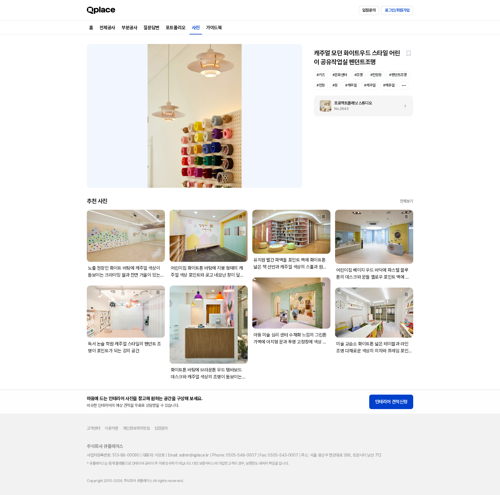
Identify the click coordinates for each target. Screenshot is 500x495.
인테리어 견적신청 (391, 401)
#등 (335, 85)
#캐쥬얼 (388, 85)
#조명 (358, 75)
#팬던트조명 (398, 75)
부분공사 (129, 27)
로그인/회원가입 (397, 10)
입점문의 (369, 10)
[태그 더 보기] (403, 86)
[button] (408, 53)
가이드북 (214, 27)
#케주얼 (369, 85)
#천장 (321, 85)
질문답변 (151, 27)
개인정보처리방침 (136, 428)
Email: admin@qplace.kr (188, 455)
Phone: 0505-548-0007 (234, 455)
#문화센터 (339, 75)
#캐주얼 (350, 85)
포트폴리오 (175, 27)
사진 (196, 27)
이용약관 (111, 428)
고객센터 (93, 428)
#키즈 (321, 75)
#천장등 (376, 75)
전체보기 (406, 201)
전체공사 (107, 27)
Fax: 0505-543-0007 (279, 455)
